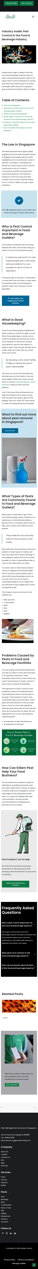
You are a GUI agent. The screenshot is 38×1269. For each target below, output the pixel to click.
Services (4, 1182)
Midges (4, 1213)
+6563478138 (9, 1137)
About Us (4, 1151)
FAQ (2, 1160)
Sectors (4, 1180)
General (5, 1018)
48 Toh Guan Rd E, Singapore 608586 (15, 1135)
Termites (4, 1222)
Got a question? (12, 1085)
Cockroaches (6, 1205)
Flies (2, 1210)
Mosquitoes (5, 1216)
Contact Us (5, 1157)
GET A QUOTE (27, 3)
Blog (2, 1163)
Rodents (4, 1219)
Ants (3, 1196)
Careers (4, 1154)
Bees (3, 1202)
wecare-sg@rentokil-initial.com (18, 1140)
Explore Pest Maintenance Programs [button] (15, 884)
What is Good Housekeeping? (15, 114)
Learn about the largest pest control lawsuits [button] (15, 300)
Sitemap (4, 1165)
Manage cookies (19, 1263)
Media (3, 1185)
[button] (19, 1009)
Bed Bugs (4, 1199)
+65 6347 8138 (11, 3)
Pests (3, 1177)
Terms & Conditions (26, 1260)
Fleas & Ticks (6, 1208)
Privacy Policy (9, 1260)
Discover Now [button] (10, 431)
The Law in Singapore (12, 105)
